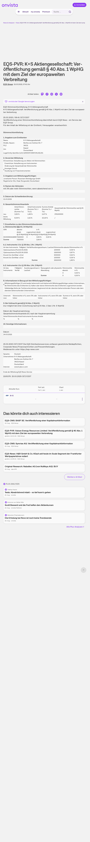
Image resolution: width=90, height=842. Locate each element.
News (18, 23)
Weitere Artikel (74, 477)
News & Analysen (8, 23)
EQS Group (8, 84)
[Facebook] (47, 94)
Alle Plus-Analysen (74, 527)
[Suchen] (70, 12)
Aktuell (25, 12)
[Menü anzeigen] (18, 11)
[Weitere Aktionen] (82, 399)
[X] (56, 94)
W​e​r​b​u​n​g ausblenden (53, 41)
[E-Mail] (61, 94)
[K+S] (7, 396)
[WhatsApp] (51, 94)
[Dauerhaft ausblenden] (83, 101)
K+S (11, 395)
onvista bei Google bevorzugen (21, 101)
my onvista (35, 12)
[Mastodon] (42, 94)
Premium (46, 12)
